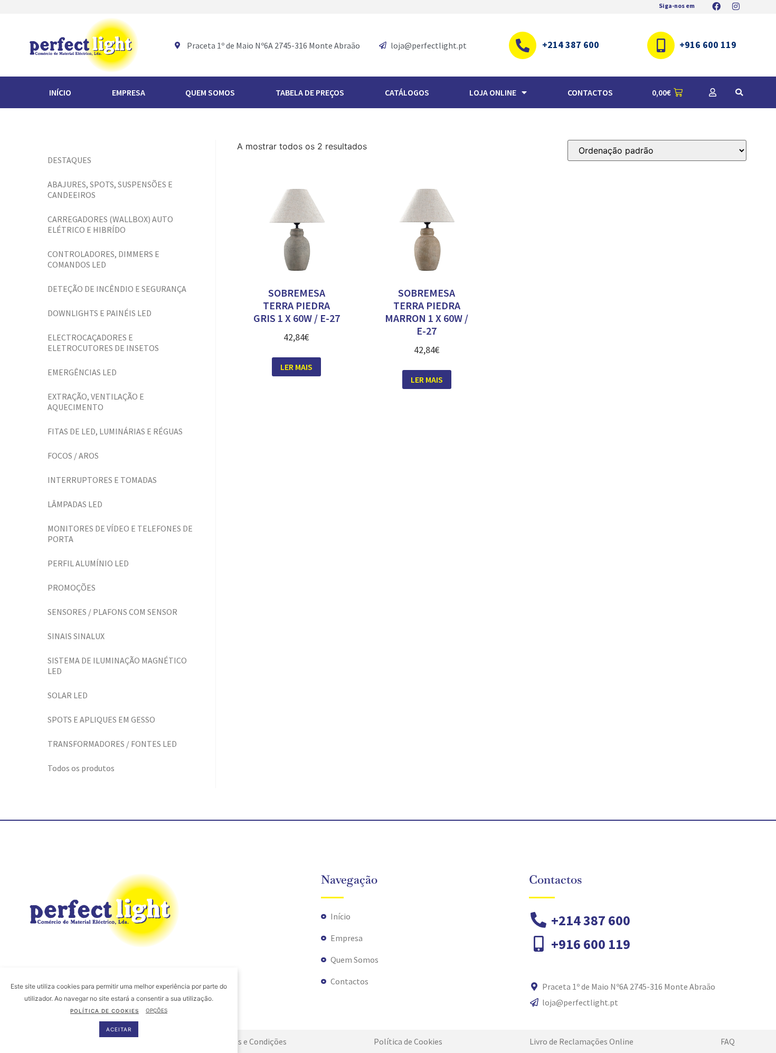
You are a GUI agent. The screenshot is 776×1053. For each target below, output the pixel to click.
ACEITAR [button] (118, 1029)
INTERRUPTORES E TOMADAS (102, 480)
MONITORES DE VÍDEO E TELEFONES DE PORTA (120, 533)
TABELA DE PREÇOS (310, 92)
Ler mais (296, 367)
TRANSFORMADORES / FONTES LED (112, 743)
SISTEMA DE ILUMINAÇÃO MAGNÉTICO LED (117, 665)
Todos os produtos (81, 768)
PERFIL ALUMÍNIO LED (88, 563)
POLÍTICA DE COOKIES (104, 1010)
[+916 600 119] (661, 45)
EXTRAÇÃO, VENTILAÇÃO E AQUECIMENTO (96, 401)
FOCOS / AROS (73, 455)
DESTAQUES (69, 160)
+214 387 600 (570, 45)
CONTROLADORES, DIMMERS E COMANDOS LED (103, 259)
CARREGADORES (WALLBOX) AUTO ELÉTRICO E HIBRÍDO (110, 224)
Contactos (590, 92)
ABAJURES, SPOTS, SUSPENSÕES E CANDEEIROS (110, 189)
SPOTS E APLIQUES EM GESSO (101, 719)
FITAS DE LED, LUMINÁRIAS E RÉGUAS (115, 431)
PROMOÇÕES (72, 587)
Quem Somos (210, 92)
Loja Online (492, 92)
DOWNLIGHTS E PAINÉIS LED (100, 313)
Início (60, 92)
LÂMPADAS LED (75, 504)
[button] (739, 92)
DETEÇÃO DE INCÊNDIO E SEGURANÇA (117, 288)
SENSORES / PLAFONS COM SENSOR (112, 611)
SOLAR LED (68, 695)
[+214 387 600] (522, 45)
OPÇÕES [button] (156, 1010)
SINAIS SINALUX (76, 636)
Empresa (128, 92)
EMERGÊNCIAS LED (82, 372)
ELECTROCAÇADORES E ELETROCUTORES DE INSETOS (103, 342)
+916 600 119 (707, 45)
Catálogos (407, 92)
